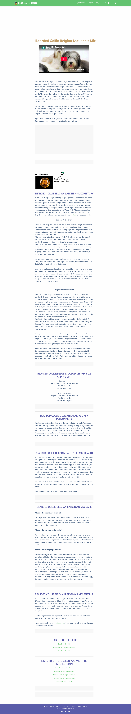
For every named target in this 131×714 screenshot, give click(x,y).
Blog (97, 3)
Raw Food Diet (58, 623)
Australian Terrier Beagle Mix (64, 668)
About (46, 706)
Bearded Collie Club (64, 644)
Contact (52, 706)
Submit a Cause (82, 706)
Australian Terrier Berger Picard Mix (64, 675)
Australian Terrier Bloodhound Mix (64, 678)
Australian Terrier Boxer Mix (64, 682)
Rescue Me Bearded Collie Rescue (64, 647)
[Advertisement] (65, 22)
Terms (73, 706)
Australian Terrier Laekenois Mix (64, 671)
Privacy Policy (65, 706)
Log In (104, 3)
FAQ (57, 706)
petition (73, 215)
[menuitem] (81, 3)
